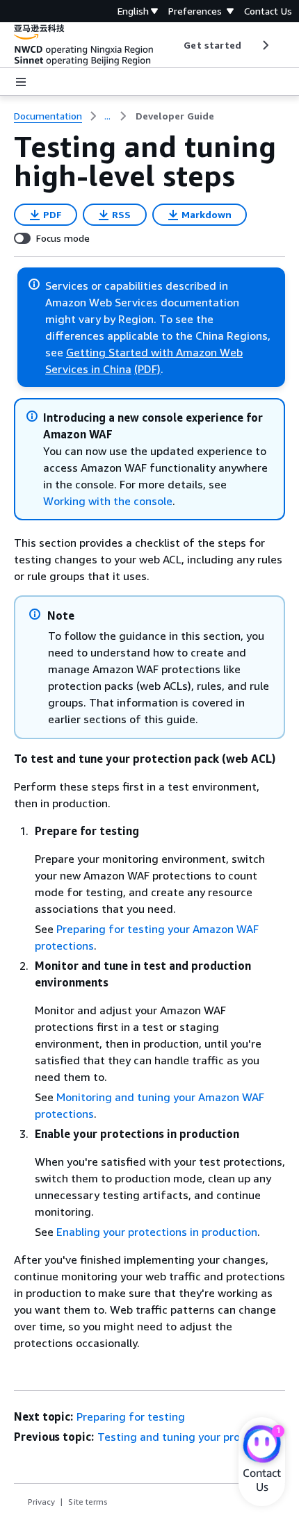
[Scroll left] (173, 45)
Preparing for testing (130, 1416)
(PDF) (147, 369)
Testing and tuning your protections (189, 1437)
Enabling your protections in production (156, 1232)
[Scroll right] (264, 45)
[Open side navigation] (21, 82)
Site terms (88, 1501)
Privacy (41, 1501)
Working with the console (107, 501)
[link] (175, 116)
